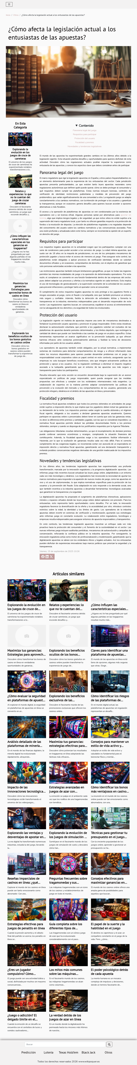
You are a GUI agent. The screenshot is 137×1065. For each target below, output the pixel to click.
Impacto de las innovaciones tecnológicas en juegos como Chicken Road (26, 793)
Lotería (48, 1052)
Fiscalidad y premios (84, 142)
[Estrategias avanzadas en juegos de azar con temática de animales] (68, 772)
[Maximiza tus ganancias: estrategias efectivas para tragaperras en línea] (68, 726)
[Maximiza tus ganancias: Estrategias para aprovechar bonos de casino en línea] (20, 273)
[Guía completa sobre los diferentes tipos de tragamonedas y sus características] (68, 909)
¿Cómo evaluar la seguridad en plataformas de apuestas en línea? (26, 700)
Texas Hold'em (68, 1052)
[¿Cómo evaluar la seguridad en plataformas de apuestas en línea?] (26, 681)
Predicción (28, 1052)
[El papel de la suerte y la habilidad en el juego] (110, 909)
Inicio (8, 15)
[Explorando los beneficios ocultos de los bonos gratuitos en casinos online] (20, 323)
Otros (16, 15)
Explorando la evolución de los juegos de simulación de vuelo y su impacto (68, 837)
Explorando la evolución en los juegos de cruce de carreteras (20, 153)
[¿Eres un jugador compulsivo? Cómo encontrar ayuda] (26, 954)
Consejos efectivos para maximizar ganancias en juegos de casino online (108, 882)
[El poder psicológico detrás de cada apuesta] (110, 954)
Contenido (86, 125)
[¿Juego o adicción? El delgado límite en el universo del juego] (26, 1000)
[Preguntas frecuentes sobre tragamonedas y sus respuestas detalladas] (68, 863)
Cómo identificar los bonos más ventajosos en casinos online (109, 791)
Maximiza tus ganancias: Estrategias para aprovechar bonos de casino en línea (20, 289)
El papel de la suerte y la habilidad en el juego (108, 926)
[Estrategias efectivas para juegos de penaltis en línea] (26, 909)
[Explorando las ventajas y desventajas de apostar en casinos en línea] (26, 818)
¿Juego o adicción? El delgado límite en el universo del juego (22, 1019)
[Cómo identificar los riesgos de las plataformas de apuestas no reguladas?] (110, 681)
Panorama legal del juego (84, 130)
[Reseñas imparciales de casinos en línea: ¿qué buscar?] (26, 863)
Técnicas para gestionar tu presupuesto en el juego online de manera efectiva (109, 837)
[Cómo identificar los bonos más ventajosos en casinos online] (110, 772)
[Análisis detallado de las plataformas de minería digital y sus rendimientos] (26, 726)
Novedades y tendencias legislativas (85, 146)
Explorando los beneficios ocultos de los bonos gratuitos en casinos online (20, 337)
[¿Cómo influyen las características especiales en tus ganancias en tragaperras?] (20, 226)
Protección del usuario (84, 138)
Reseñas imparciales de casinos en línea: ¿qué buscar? (23, 882)
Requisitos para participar (84, 134)
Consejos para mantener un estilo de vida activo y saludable (110, 746)
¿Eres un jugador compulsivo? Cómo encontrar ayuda (20, 974)
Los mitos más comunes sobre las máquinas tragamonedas (65, 974)
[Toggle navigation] (9, 4)
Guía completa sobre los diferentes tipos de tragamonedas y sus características (65, 930)
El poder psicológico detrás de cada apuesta (109, 972)
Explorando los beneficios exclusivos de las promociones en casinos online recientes (67, 702)
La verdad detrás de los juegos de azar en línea (65, 1017)
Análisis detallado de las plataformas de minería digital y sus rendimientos (25, 746)
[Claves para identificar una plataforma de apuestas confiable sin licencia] (110, 635)
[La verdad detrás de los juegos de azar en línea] (68, 1000)
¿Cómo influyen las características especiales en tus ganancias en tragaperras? (20, 242)
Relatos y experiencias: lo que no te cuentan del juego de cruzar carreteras (20, 197)
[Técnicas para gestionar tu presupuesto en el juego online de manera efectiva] (110, 818)
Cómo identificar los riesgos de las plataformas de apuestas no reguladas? (110, 700)
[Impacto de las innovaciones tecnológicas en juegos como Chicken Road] (26, 772)
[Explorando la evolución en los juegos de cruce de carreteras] (20, 139)
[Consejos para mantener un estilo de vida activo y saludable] (110, 726)
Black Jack (88, 1052)
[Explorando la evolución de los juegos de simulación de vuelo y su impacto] (68, 818)
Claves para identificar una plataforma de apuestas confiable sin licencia (109, 654)
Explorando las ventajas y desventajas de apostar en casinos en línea (25, 837)
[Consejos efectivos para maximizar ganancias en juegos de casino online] (110, 863)
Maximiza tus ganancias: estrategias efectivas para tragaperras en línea (67, 746)
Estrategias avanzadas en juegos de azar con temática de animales (66, 791)
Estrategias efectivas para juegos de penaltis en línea (26, 926)
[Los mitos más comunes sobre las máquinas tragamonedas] (68, 954)
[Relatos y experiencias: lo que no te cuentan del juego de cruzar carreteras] (20, 181)
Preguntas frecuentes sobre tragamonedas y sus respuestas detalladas (68, 882)
